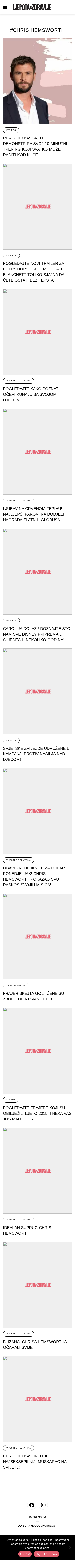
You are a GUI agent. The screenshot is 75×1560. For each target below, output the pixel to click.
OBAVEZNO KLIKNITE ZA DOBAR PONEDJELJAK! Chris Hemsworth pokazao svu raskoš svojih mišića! (34, 876)
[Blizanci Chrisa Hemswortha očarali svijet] (37, 1285)
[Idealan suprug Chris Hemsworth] (37, 1171)
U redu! (25, 1554)
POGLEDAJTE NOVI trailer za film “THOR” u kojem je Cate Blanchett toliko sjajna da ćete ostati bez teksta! (33, 271)
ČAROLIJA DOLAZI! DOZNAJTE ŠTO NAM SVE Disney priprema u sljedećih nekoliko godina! (36, 634)
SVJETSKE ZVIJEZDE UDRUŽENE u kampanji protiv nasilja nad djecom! (36, 754)
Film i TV (11, 255)
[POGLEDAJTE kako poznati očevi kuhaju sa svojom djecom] (37, 332)
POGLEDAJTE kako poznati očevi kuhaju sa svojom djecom (31, 394)
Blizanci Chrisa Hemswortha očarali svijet (35, 1345)
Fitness (11, 130)
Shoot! (10, 1100)
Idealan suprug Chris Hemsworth (27, 1230)
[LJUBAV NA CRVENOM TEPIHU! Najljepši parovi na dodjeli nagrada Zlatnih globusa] (37, 452)
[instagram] (43, 1505)
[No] (70, 1547)
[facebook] (31, 1505)
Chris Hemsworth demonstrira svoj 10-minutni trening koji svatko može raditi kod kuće (35, 146)
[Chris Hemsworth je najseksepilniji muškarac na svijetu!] (37, 1399)
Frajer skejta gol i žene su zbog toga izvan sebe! (33, 996)
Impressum (37, 1517)
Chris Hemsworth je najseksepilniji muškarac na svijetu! (35, 1461)
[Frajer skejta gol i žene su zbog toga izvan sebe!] (37, 936)
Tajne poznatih (15, 985)
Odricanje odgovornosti (38, 1525)
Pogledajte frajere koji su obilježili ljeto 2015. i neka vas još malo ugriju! (37, 1113)
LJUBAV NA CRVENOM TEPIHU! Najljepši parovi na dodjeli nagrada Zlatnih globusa (33, 514)
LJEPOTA (11, 740)
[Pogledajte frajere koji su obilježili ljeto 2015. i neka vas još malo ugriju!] (37, 1051)
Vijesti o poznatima (18, 381)
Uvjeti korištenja (46, 1554)
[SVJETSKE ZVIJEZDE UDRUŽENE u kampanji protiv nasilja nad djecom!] (37, 691)
